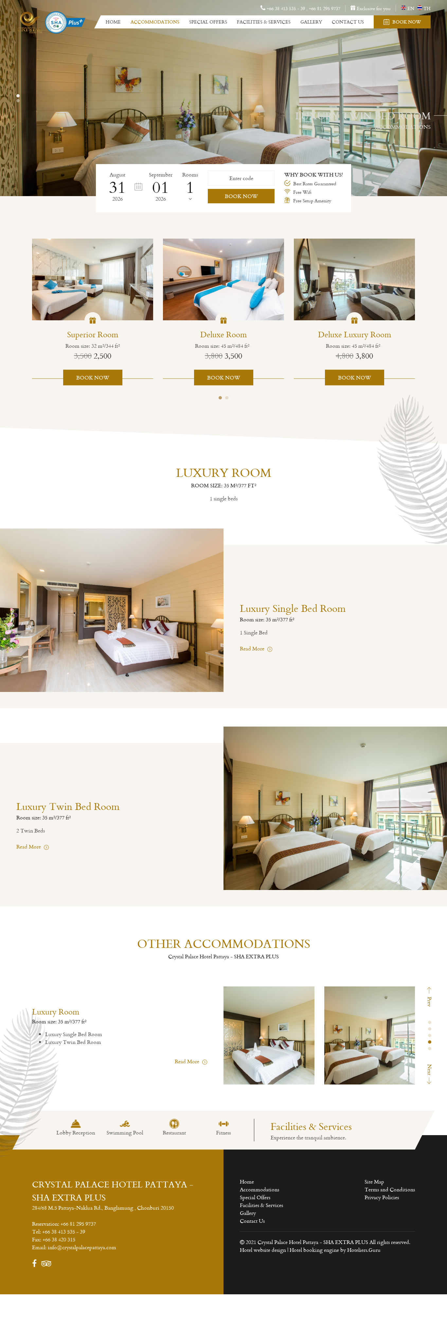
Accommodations (155, 21)
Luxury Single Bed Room (73, 1034)
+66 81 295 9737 (324, 8)
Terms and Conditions (390, 1189)
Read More (253, 648)
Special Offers (208, 21)
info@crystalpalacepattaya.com (82, 1247)
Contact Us (348, 21)
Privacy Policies (382, 1197)
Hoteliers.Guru (364, 1250)
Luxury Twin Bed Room (73, 1042)
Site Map (374, 1181)
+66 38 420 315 (59, 1239)
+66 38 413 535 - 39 (63, 1231)
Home (113, 21)
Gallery (311, 21)
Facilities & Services (264, 21)
